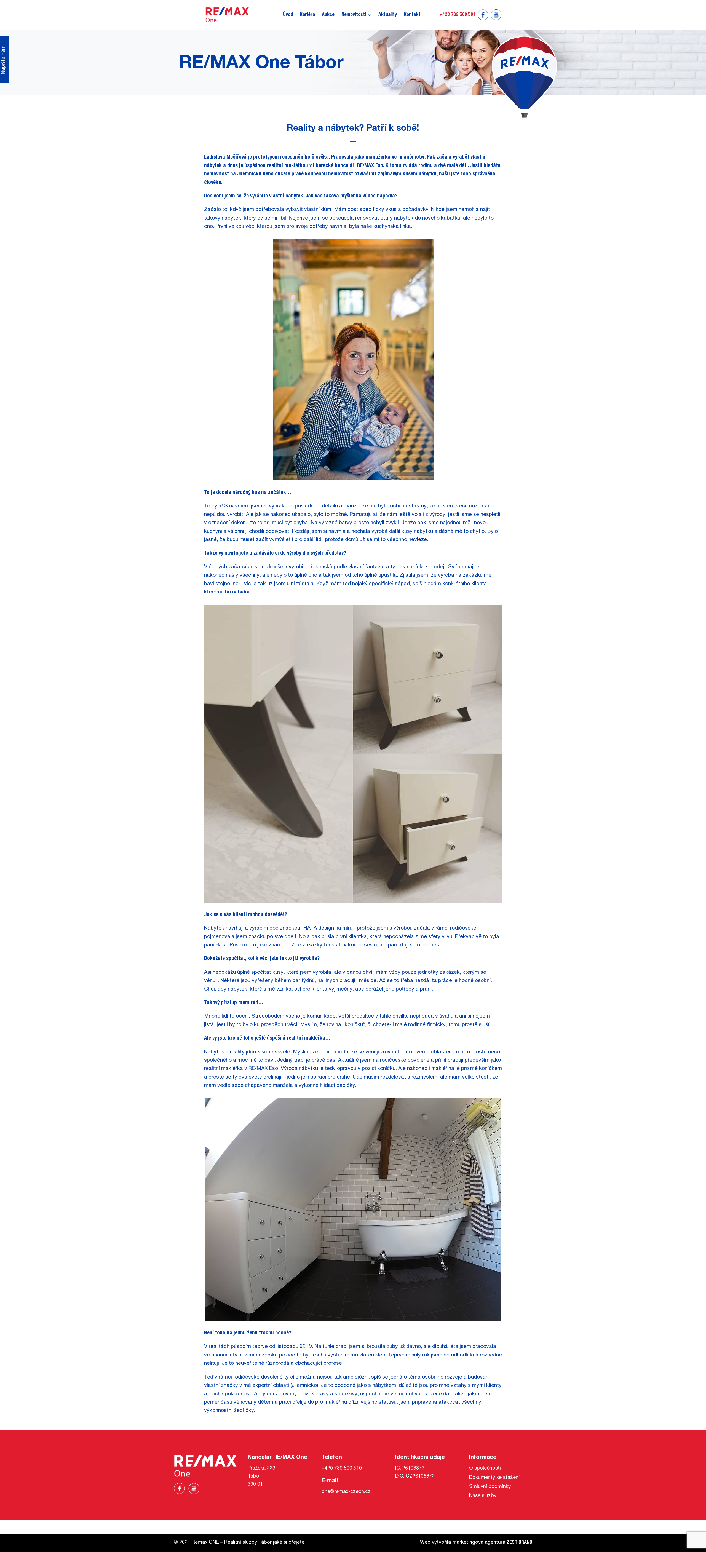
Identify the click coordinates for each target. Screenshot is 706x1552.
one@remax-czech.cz (346, 1491)
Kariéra (307, 15)
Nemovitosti (353, 15)
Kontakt (412, 15)
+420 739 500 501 (457, 15)
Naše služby (482, 1496)
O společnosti (485, 1468)
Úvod (288, 15)
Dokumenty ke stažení (494, 1477)
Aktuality (387, 15)
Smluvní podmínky (490, 1486)
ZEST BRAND (519, 1542)
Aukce (328, 15)
